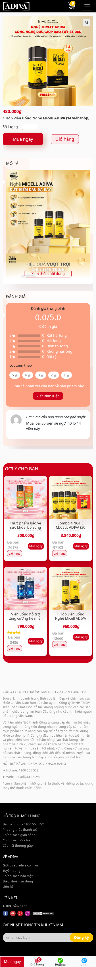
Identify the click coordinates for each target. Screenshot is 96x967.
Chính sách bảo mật (18, 876)
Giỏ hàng (64, 139)
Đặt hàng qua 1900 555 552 (23, 824)
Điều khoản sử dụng (18, 881)
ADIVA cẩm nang (15, 906)
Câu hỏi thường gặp (18, 845)
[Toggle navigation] (87, 6)
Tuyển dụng (12, 870)
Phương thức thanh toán (21, 829)
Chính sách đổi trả (16, 840)
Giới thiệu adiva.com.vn (20, 865)
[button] (86, 22)
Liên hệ (8, 886)
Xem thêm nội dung (48, 273)
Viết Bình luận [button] (48, 396)
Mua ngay (23, 139)
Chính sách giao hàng (19, 835)
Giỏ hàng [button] (14, 554)
